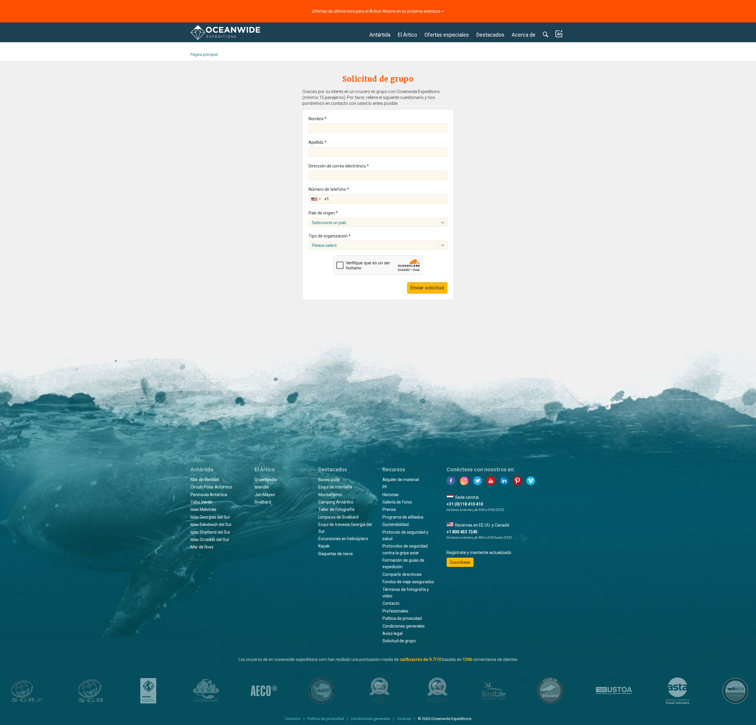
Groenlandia (266, 479)
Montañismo (330, 494)
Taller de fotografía (336, 509)
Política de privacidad (402, 618)
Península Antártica (208, 494)
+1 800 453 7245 (462, 532)
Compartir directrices (402, 574)
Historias (390, 494)
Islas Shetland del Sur (210, 532)
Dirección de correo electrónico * (339, 166)
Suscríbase (460, 562)
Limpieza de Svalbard (338, 517)
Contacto (391, 603)
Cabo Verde (201, 502)
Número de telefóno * (329, 189)
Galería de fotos (397, 502)
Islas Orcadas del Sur (209, 539)
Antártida (379, 35)
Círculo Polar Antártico (211, 487)
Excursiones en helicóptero (343, 538)
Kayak (324, 546)
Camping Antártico (335, 502)
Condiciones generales (403, 626)
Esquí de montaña (335, 487)
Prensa (389, 509)
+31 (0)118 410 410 (465, 504)
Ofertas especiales (446, 35)
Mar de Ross (202, 547)
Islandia (262, 487)
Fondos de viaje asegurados (408, 581)
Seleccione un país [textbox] (329, 222)
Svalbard (263, 502)
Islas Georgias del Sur (210, 517)
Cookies (404, 718)
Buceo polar (329, 479)
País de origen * (323, 213)
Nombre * (318, 118)
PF (384, 487)
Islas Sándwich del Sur (211, 524)
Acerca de (523, 35)
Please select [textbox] (324, 245)
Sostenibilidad (395, 524)
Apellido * (318, 142)
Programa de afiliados (402, 517)
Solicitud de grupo (399, 640)
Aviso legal (392, 633)
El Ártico (407, 35)
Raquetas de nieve (335, 553)
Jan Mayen (265, 494)
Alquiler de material (400, 479)
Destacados (490, 35)
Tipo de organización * (330, 236)
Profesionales (395, 611)
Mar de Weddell (204, 479)
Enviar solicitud (427, 288)
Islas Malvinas (203, 509)
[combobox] (315, 199)
